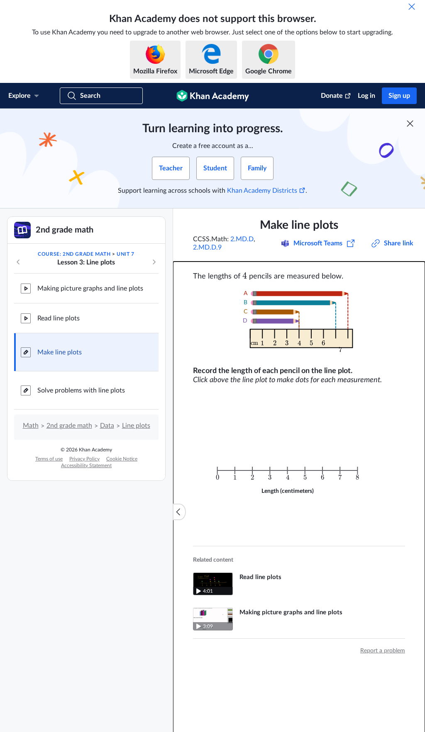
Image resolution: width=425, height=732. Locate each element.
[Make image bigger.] (299, 323)
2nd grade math (69, 425)
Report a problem (382, 651)
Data (107, 425)
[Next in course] (154, 262)
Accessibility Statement (86, 465)
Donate (332, 95)
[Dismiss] (411, 6)
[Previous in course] (18, 262)
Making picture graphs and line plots (90, 288)
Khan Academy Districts (262, 190)
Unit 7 (125, 254)
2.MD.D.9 (207, 247)
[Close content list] (179, 512)
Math (31, 425)
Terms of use (49, 458)
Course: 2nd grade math (74, 254)
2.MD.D (242, 239)
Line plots (136, 425)
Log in (366, 95)
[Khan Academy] (212, 95)
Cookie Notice (121, 458)
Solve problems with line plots (81, 390)
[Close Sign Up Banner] (410, 123)
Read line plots (58, 318)
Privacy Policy (84, 458)
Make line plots (59, 352)
